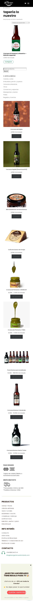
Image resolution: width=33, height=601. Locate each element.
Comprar (16, 136)
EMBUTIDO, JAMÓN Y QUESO (10, 521)
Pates (5, 95)
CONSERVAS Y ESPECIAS (9, 516)
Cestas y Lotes (8, 79)
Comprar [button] (8, 62)
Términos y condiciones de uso (12, 541)
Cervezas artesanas (10, 84)
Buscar (6, 71)
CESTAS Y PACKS (7, 506)
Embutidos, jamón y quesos (12, 82)
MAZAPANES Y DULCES (8, 513)
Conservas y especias (10, 90)
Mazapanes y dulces (10, 92)
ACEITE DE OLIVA (7, 519)
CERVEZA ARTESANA (8, 508)
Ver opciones (16, 296)
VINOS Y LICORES (7, 511)
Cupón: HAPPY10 (16, 592)
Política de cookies (8, 543)
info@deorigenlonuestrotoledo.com (18, 555)
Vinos (5, 87)
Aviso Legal (6, 535)
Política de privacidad (9, 538)
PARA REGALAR (6, 524)
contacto (5, 533)
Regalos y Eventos (9, 97)
